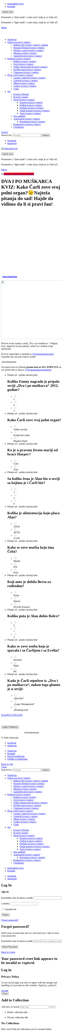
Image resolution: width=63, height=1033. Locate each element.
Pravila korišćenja (15, 756)
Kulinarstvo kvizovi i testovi (27, 124)
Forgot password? (10, 920)
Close (4, 767)
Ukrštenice (18, 127)
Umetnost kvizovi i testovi (26, 72)
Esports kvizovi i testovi (31, 102)
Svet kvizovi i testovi (23, 64)
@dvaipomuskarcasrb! (43, 354)
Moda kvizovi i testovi (24, 83)
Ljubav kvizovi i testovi (24, 86)
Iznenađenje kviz (15, 3)
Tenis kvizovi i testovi (30, 113)
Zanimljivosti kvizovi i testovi (27, 56)
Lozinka (5, 903)
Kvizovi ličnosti (21, 94)
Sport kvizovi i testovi (24, 99)
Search (46, 135)
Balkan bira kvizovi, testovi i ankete (30, 45)
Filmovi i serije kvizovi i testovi (28, 50)
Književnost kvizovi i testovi (27, 69)
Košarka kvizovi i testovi (32, 108)
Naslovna (12, 39)
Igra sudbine (19, 116)
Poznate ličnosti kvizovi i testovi (28, 47)
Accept (4, 990)
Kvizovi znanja (20, 97)
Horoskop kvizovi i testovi (32, 121)
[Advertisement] (31, 241)
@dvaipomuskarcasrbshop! (38, 370)
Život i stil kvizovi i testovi (20, 75)
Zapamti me (10, 909)
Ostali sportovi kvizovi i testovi (35, 110)
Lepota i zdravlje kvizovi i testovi (29, 78)
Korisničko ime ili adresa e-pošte (17, 898)
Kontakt (11, 6)
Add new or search (10, 1006)
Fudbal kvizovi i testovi (31, 105)
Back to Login (8, 952)
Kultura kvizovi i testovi (19, 58)
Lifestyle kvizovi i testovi (25, 80)
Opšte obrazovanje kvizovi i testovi (30, 67)
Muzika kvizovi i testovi (25, 53)
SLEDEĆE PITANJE (11, 715)
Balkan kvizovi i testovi (24, 61)
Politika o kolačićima (17, 759)
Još (8, 91)
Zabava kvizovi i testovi (18, 42)
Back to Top (7, 764)
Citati (16, 88)
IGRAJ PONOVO (10, 727)
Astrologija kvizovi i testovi (26, 119)
